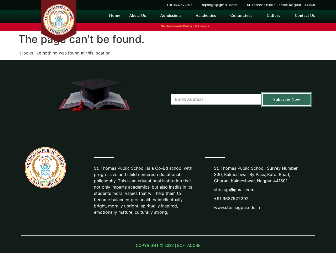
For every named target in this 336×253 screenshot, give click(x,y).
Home (114, 15)
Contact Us (305, 15)
